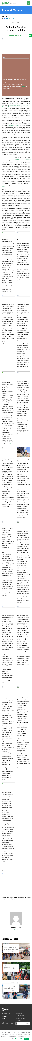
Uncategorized (15, 35)
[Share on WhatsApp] (9, 18)
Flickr (9, 444)
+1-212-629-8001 (20, 1015)
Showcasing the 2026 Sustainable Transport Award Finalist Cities (9, 988)
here (23, 86)
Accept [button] (26, 1038)
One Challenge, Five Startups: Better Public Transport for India (10, 969)
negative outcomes (12, 125)
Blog (3, 1018)
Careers (4, 1016)
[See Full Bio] (20, 930)
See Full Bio (15, 930)
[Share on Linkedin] (7, 18)
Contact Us (6, 1014)
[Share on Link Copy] (11, 18)
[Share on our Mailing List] (14, 18)
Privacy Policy (19, 1039)
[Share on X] (2, 18)
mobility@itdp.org (20, 1013)
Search (27, 1023)
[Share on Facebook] (5, 18)
